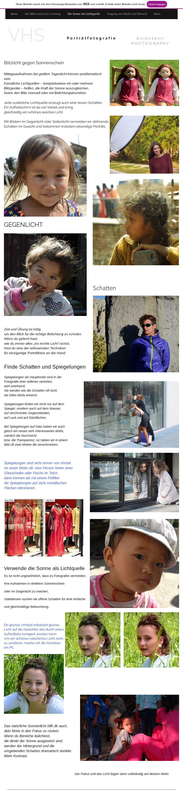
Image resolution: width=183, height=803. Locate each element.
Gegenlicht (23, 591)
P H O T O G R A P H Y (150, 43)
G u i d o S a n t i (150, 38)
